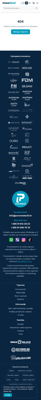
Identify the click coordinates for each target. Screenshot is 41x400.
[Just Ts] (13, 104)
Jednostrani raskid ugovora (20, 327)
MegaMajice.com (25, 261)
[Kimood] (13, 116)
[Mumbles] (27, 129)
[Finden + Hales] (13, 86)
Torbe (9, 380)
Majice (11, 371)
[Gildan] (27, 86)
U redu (7, 395)
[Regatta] (13, 153)
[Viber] (17, 239)
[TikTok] (29, 239)
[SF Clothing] (27, 153)
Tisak (20, 334)
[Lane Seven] (13, 123)
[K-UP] (27, 104)
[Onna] (27, 141)
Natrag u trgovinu (20, 32)
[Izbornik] (37, 3)
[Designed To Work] (27, 74)
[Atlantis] (13, 62)
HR (26, 3)
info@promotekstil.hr (20, 215)
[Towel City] (13, 177)
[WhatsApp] (11, 239)
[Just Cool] (27, 92)
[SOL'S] (27, 159)
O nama (21, 315)
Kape (16, 380)
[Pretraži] (36, 8)
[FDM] (27, 80)
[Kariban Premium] (27, 110)
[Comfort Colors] (27, 68)
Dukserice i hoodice (25, 371)
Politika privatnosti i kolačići (20, 312)
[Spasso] (27, 165)
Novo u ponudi (20, 296)
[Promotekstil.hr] (9, 3)
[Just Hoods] (13, 98)
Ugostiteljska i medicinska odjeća (20, 384)
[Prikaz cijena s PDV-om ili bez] (22, 3)
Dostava (20, 331)
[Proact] (27, 147)
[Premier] (13, 147)
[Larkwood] (27, 123)
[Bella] (13, 68)
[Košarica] (33, 3)
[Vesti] (27, 177)
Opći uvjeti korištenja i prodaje (20, 308)
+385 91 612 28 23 (20, 224)
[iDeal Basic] (20, 183)
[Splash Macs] (13, 171)
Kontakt (21, 324)
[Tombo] (27, 171)
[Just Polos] (27, 98)
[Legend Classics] (13, 129)
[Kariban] (13, 110)
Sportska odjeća (13, 375)
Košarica (20, 299)
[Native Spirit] (13, 135)
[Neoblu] (27, 135)
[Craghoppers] (13, 74)
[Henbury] (13, 92)
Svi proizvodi (20, 289)
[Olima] (13, 141)
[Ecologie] (13, 80)
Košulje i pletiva (28, 375)
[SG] (13, 159)
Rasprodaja (20, 292)
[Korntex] (27, 116)
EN (30, 3)
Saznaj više (7, 391)
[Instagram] (23, 239)
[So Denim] (13, 165)
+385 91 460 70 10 (20, 227)
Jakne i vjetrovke (28, 380)
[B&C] (27, 62)
